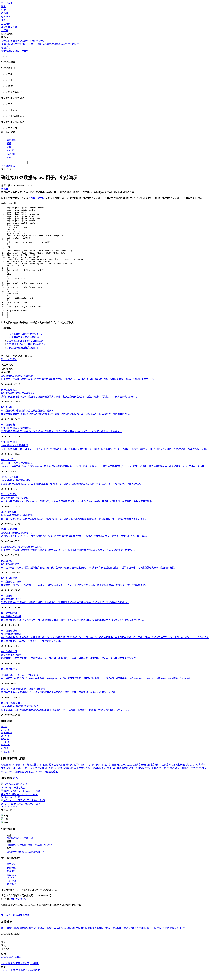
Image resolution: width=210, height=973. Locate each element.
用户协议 (11, 880)
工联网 (113, 928)
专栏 (21, 51)
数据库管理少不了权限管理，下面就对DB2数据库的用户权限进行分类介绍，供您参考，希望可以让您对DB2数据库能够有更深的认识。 (69, 658)
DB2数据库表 (8, 424)
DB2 (3, 459)
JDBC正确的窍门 (17, 533)
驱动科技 (42, 928)
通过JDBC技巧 (16, 463)
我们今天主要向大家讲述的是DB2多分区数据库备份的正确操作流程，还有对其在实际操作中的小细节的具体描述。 (59, 692)
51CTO (10, 838)
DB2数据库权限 (9, 613)
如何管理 (11, 634)
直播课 (32, 41)
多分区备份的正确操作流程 (23, 689)
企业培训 (5, 23)
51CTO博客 (12, 845)
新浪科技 (5, 928)
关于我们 (11, 864)
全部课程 (5, 44)
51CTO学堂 (12, 852)
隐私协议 (11, 884)
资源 (8, 51)
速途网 (84, 928)
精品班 (4, 13)
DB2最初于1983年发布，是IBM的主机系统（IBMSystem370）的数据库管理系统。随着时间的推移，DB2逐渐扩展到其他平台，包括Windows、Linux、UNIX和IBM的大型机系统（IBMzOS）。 (96, 678)
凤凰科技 (33, 928)
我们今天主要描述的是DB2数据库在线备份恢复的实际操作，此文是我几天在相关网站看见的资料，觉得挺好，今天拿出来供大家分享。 (69, 396)
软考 (19, 44)
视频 (9, 143)
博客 (3, 6)
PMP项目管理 (63, 44)
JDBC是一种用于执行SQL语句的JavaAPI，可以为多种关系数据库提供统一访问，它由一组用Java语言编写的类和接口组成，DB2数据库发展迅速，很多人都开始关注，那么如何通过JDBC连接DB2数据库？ (104, 466)
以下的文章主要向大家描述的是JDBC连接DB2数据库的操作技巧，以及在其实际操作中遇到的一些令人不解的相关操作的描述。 (65, 710)
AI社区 (10, 150)
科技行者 (51, 928)
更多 (15, 777)
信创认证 (26, 44)
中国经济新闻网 (95, 928)
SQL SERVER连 (9, 442)
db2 (3, 512)
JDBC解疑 (14, 445)
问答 (12, 51)
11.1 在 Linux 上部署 (19, 675)
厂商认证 (44, 44)
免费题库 (74, 44)
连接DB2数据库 (36, 198)
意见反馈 (11, 874)
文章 (3, 51)
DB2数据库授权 (9, 630)
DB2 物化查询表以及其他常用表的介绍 (26, 344)
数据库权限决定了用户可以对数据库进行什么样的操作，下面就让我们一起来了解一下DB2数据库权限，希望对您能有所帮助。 (65, 602)
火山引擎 (180, 928)
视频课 (4, 41)
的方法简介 (14, 498)
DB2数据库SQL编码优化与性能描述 (25, 341)
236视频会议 (132, 928)
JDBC (4, 477)
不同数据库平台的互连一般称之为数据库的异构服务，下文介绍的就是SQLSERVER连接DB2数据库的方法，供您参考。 (61, 431)
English (10, 877)
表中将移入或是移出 (27, 410)
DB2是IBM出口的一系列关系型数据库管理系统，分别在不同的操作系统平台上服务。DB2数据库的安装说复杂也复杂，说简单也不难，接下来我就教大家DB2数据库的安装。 (88, 567)
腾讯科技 (14, 928)
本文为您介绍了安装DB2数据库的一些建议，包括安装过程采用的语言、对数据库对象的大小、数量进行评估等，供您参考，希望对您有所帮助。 (74, 585)
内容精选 (11, 140)
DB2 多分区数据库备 (11, 703)
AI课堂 (4, 30)
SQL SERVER (16, 428)
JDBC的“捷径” (16, 480)
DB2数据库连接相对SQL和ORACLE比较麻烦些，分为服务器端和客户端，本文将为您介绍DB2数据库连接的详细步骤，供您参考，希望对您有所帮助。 (77, 501)
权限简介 (11, 599)
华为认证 (35, 44)
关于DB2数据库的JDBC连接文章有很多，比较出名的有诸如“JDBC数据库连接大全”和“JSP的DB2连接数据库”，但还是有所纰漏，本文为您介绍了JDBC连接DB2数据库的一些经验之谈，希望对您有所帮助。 (104, 449)
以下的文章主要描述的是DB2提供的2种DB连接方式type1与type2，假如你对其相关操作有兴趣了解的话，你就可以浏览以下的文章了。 (69, 550)
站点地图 (11, 871)
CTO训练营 (38, 852)
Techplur (31, 838)
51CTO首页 (7, 3)
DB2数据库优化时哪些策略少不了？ (25, 334)
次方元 (172, 928)
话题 (9, 147)
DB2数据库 (6, 407)
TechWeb (60, 928)
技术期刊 (11, 154)
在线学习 (5, 47)
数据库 (12, 512)
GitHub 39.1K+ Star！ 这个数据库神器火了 (22, 764)
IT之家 (106, 928)
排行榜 (18, 41)
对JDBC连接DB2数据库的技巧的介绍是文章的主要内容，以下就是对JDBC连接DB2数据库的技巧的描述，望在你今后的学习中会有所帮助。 (72, 484)
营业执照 (6, 915)
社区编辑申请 (8, 166)
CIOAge (18, 838)
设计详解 (11, 581)
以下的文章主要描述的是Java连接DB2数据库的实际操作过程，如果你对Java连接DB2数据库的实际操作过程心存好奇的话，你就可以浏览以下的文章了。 (78, 379)
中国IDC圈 (144, 928)
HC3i (24, 838)
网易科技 (24, 928)
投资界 (166, 928)
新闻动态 (11, 868)
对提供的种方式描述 (21, 547)
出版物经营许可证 (20, 915)
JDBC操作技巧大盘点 (20, 706)
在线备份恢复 (18, 393)
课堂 (17, 51)
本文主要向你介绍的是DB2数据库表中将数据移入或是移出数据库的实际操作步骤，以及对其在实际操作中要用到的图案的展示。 (66, 414)
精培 (20, 852)
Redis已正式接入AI (120, 764)
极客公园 (121, 928)
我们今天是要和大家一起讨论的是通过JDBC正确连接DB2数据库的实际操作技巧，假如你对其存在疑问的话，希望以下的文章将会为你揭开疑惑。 (74, 536)
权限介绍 (11, 655)
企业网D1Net (156, 928)
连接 (7, 512)
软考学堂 (40, 41)
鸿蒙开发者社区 (9, 27)
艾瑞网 (68, 928)
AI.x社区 (48, 845)
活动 (9, 157)
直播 (26, 51)
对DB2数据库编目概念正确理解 (23, 347)
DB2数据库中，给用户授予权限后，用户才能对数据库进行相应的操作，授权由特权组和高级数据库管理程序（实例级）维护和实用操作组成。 (73, 620)
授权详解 (11, 616)
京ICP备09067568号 (20, 899)
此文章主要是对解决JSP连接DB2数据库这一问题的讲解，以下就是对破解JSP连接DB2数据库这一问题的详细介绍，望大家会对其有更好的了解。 (74, 519)
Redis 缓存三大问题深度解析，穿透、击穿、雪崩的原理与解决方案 (77, 764)
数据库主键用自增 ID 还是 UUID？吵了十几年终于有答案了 (170, 768)
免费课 (4, 20)
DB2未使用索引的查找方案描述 (23, 337)
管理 (14, 651)
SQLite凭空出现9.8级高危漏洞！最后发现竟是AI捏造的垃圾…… (162, 764)
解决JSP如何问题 (17, 515)
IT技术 (52, 44)
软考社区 (5, 17)
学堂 (3, 10)
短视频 (25, 41)
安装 (14, 578)
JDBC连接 (11, 459)
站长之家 (76, 928)
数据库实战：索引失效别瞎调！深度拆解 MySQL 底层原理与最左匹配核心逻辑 (100, 768)
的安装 (10, 564)
